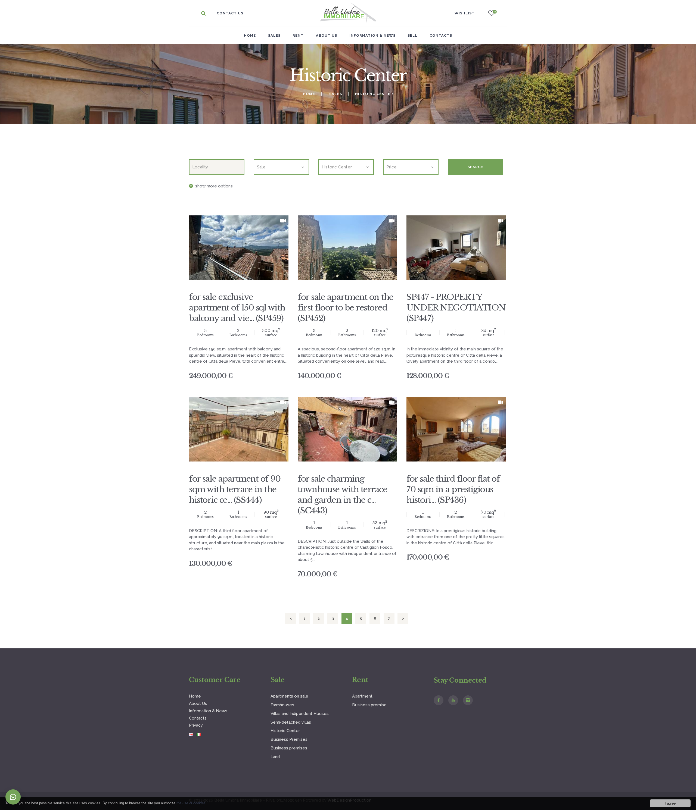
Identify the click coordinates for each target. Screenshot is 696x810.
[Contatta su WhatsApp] (13, 797)
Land (275, 756)
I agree (670, 803)
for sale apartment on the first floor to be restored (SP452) (345, 307)
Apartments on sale (289, 696)
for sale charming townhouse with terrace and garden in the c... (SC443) (342, 495)
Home (250, 35)
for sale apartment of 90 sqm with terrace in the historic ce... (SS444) (234, 489)
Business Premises (289, 739)
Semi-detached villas (291, 722)
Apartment (362, 696)
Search (476, 167)
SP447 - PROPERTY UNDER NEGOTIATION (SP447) (456, 307)
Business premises (289, 748)
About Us (198, 703)
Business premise (369, 704)
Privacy (196, 725)
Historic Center (285, 730)
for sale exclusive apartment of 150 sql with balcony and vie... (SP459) (237, 307)
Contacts (198, 718)
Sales (335, 94)
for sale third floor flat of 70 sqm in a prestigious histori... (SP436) (452, 489)
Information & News (208, 710)
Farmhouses (282, 704)
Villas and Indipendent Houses (300, 713)
